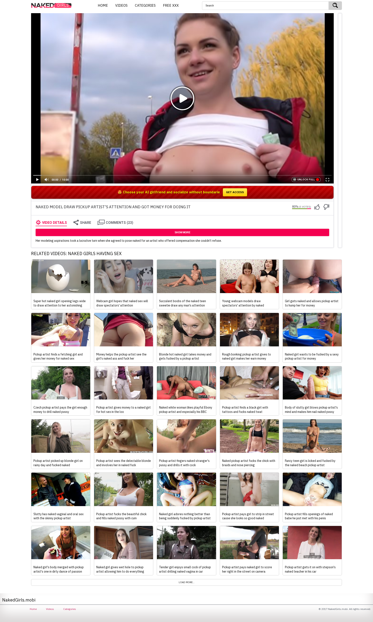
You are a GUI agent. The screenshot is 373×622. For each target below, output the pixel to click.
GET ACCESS (235, 192)
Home (33, 609)
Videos (50, 609)
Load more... (186, 582)
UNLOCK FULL (306, 179)
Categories (69, 609)
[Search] (335, 5)
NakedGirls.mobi (52, 5)
